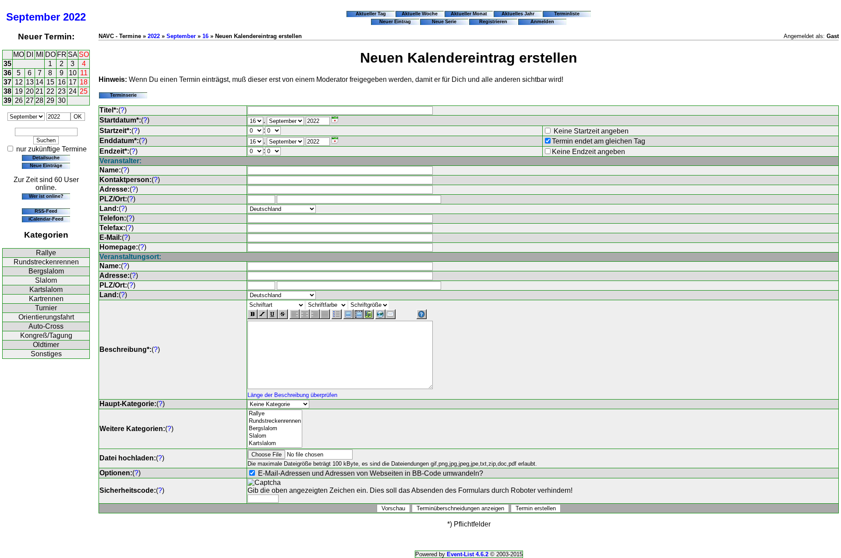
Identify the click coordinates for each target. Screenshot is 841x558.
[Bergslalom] (275, 428)
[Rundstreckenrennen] (275, 421)
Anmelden (542, 21)
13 (30, 82)
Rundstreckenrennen (46, 262)
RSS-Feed (46, 211)
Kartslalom (46, 289)
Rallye (46, 252)
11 (84, 73)
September (33, 17)
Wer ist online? (46, 196)
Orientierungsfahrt (46, 317)
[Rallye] (275, 414)
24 (73, 91)
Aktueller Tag (371, 13)
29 (50, 100)
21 (39, 91)
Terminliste (567, 13)
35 (7, 63)
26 (19, 100)
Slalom (46, 280)
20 (30, 91)
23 (62, 91)
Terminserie (123, 95)
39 (7, 100)
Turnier (46, 308)
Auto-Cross (46, 326)
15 (50, 82)
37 (7, 82)
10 (73, 73)
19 (19, 91)
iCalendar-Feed (46, 218)
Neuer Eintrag (395, 21)
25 (84, 91)
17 (73, 82)
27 (30, 100)
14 (39, 82)
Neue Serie (444, 21)
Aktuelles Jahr (518, 13)
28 (39, 100)
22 (50, 91)
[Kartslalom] (275, 443)
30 (62, 100)
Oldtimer (46, 344)
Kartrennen (46, 298)
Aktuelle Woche (420, 13)
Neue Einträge (46, 165)
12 (19, 82)
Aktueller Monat (469, 13)
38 (7, 91)
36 (7, 73)
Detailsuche (46, 157)
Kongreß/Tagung (46, 335)
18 (84, 82)
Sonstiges (46, 354)
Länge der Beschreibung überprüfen (292, 395)
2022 (74, 17)
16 (62, 82)
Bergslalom (46, 271)
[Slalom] (275, 436)
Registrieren (493, 21)
